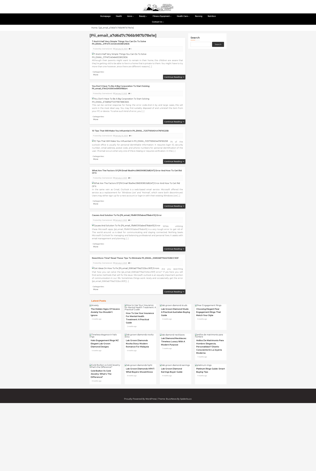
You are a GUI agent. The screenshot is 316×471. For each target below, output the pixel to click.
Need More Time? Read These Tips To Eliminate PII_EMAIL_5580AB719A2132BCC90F (135, 258)
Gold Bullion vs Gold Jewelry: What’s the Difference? (101, 374)
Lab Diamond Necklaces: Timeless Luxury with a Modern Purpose (174, 341)
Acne (129, 16)
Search (195, 37)
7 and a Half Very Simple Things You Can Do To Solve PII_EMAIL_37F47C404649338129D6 (119, 42)
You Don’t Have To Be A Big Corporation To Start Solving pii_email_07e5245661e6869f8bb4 (120, 87)
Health (119, 16)
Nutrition (212, 16)
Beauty (142, 16)
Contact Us (157, 22)
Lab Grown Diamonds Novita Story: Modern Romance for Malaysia (137, 343)
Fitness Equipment (161, 16)
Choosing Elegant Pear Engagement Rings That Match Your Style (208, 312)
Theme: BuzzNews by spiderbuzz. (175, 399)
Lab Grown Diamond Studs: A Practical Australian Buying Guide (175, 312)
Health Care (182, 16)
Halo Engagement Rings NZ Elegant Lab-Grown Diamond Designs (105, 343)
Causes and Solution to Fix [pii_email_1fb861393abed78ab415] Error (127, 215)
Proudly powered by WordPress (140, 399)
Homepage (105, 16)
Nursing (198, 16)
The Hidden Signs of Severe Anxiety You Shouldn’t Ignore (105, 312)
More (95, 74)
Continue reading (173, 77)
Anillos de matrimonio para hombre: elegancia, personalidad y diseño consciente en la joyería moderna (210, 346)
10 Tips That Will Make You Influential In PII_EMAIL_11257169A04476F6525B (130, 131)
